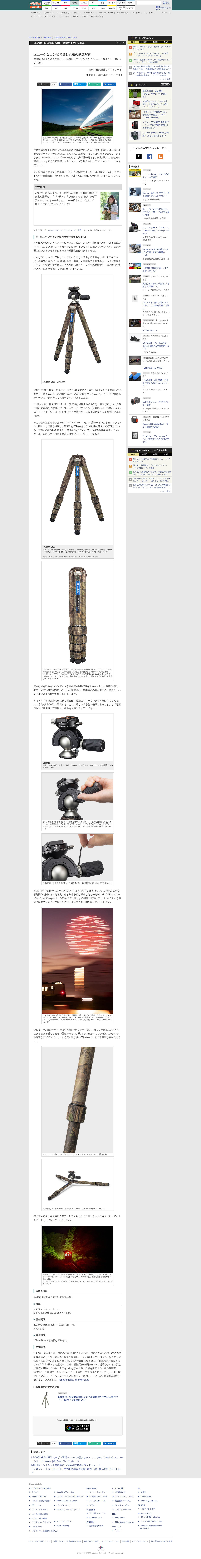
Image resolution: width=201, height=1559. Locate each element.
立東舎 (92, 1505)
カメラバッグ (89, 13)
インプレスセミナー (65, 1505)
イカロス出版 (117, 1488)
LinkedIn (111, 84)
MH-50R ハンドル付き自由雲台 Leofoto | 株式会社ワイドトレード (65, 1465)
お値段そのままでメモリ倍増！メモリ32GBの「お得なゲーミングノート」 (155, 104)
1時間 (133, 42)
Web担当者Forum (39, 1496)
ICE (139, 1488)
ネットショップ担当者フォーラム (70, 1496)
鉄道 (67, 16)
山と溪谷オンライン (97, 1513)
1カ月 (166, 42)
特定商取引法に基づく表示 (161, 1541)
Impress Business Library (67, 1501)
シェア (67, 84)
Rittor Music (92, 1488)
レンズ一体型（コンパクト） (68, 13)
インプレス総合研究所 (41, 1501)
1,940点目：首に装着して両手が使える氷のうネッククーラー (156, 383)
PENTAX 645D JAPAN (153, 368)
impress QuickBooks (149, 1501)
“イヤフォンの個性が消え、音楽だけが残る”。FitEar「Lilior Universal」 (155, 115)
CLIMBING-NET (95, 1518)
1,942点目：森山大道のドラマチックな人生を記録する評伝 (156, 305)
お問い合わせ (58, 1541)
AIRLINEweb (120, 1492)
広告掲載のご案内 (74, 1541)
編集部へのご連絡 (91, 1541)
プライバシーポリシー (110, 1541)
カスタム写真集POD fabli (151, 1521)
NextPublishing (63, 1526)
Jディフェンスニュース (124, 1496)
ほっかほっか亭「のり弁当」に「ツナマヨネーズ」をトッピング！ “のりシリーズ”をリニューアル (151, 481)
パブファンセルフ (148, 1509)
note (96, 84)
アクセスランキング (144, 38)
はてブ (81, 84)
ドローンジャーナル (40, 1510)
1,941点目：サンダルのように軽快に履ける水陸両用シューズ (156, 346)
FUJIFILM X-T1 (150, 330)
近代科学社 (91, 1522)
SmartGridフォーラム (65, 1492)
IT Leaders (36, 1505)
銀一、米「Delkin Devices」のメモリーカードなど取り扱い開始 (156, 212)
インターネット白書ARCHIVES (44, 1531)
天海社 (143, 1492)
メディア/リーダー (105, 13)
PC (32, 16)
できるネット (37, 1527)
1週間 (155, 42)
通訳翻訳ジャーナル (123, 1501)
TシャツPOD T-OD (97, 1501)
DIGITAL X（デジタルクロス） (69, 1510)
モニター (136, 13)
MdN (114, 1514)
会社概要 (125, 1541)
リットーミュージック (98, 1492)
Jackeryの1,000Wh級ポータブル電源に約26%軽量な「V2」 (155, 252)
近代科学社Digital (96, 1526)
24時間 (144, 42)
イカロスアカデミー (123, 1510)
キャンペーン (95, 16)
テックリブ (116, 1527)
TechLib (118, 1530)
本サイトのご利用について (39, 1541)
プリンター (148, 13)
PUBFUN (142, 1505)
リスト (54, 84)
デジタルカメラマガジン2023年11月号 (64, 230)
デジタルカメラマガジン (42, 1522)
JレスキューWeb (122, 1505)
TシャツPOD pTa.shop (150, 1517)
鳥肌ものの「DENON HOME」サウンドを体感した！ (155, 94)
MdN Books (119, 1518)
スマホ (52, 16)
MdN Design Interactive (124, 1522)
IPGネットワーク (145, 1513)
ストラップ (41, 16)
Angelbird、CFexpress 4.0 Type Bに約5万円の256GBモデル (156, 439)
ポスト (45, 84)
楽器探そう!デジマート (98, 1496)
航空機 (75, 16)
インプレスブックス (65, 1521)
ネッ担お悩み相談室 (40, 1514)
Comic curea (146, 1496)
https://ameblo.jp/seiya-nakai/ (74, 1380)
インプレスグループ (140, 1541)
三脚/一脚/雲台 (122, 13)
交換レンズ (48, 13)
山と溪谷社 (91, 1510)
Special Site (141, 85)
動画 (84, 16)
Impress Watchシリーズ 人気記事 (151, 450)
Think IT (35, 1492)
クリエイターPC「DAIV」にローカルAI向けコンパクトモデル (156, 230)
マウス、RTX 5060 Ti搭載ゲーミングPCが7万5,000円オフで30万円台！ (156, 125)
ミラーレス (35, 13)
